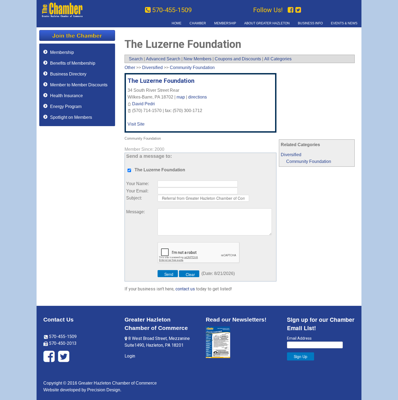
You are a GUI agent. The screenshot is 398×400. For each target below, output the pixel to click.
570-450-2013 (62, 343)
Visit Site (136, 124)
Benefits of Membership (72, 63)
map (181, 97)
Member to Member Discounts (78, 85)
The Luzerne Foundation (161, 80)
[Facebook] (291, 10)
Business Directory (68, 74)
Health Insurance (66, 95)
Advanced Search (163, 59)
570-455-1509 (172, 10)
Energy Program (65, 106)
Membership (62, 52)
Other (130, 67)
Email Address (299, 338)
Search (136, 59)
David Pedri (143, 103)
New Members (197, 59)
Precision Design (103, 390)
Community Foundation (308, 161)
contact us (185, 288)
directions (197, 97)
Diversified (291, 154)
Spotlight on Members (71, 117)
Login (130, 356)
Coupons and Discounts (238, 59)
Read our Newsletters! (236, 319)
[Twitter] (298, 10)
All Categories (278, 59)
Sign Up (300, 356)
